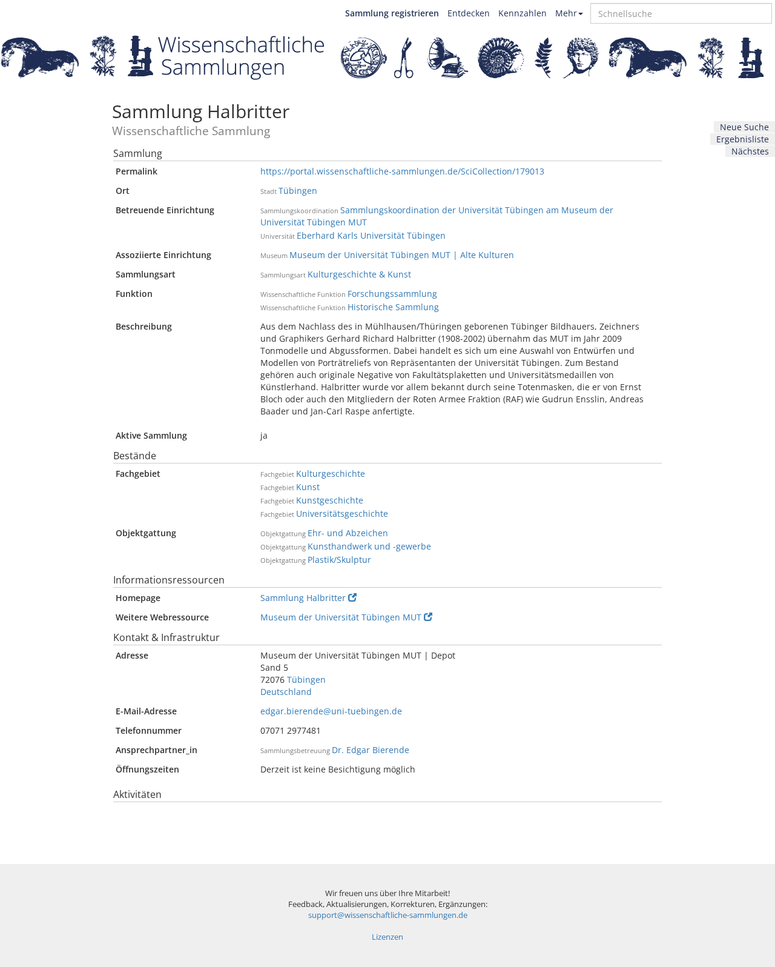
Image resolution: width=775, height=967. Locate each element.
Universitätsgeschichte (342, 513)
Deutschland (286, 691)
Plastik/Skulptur (339, 559)
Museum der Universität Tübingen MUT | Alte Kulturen (401, 255)
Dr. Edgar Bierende (370, 750)
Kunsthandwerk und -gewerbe (369, 546)
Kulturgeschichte (330, 473)
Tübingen (298, 190)
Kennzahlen (522, 13)
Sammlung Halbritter (303, 597)
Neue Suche (744, 127)
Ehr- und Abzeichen (348, 533)
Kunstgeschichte (329, 500)
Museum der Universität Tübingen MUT (340, 617)
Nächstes (750, 151)
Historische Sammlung (393, 307)
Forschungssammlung (392, 293)
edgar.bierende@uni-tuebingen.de (331, 711)
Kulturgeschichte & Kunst (359, 274)
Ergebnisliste (742, 139)
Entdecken (468, 13)
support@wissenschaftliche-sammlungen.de (387, 915)
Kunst (308, 487)
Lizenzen (387, 937)
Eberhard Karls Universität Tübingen (371, 235)
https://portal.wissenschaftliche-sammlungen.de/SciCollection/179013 (402, 171)
